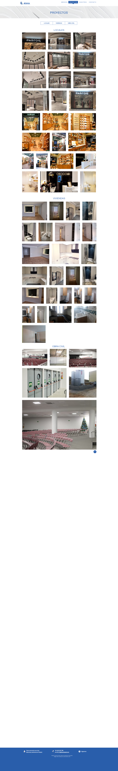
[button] (63, 2)
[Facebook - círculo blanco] (79, 751)
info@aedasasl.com (63, 752)
